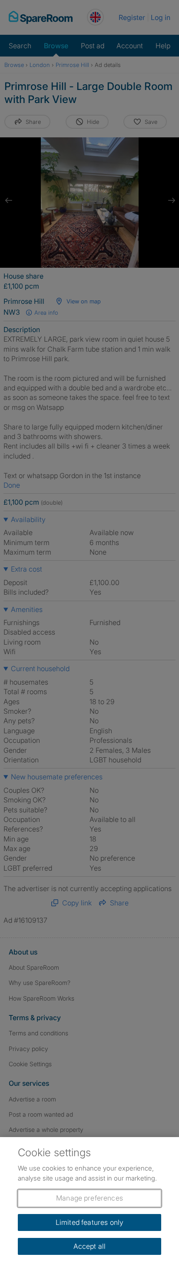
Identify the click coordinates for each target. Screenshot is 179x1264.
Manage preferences (89, 1198)
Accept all (89, 1246)
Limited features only (89, 1222)
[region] (89, 1200)
